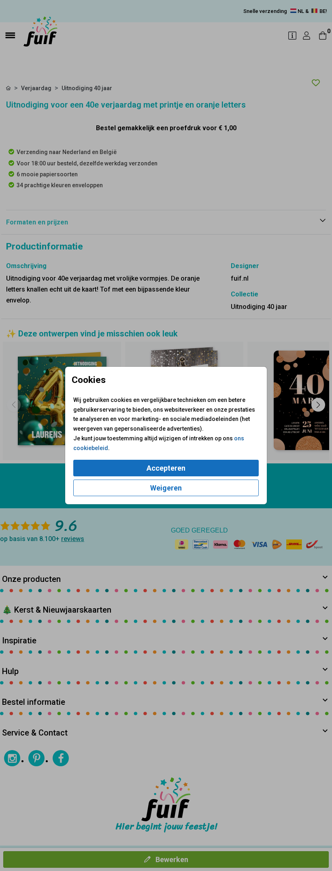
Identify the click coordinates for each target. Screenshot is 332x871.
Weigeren (166, 488)
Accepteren (166, 468)
